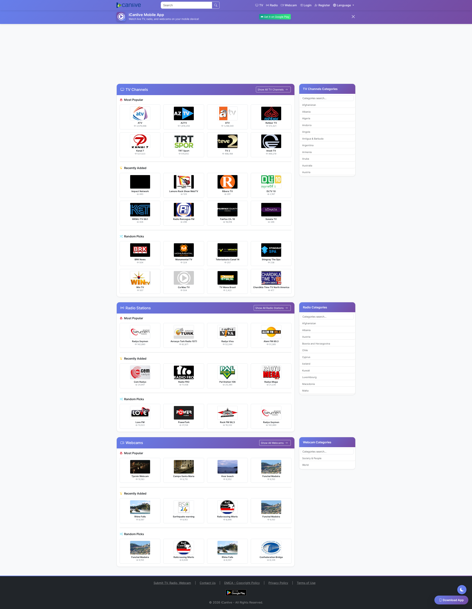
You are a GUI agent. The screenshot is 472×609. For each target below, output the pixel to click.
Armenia (307, 152)
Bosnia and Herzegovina (316, 343)
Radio (274, 5)
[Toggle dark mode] (461, 589)
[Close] (353, 16)
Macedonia (308, 383)
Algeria (306, 118)
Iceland (306, 363)
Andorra (306, 125)
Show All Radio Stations (269, 307)
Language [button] (344, 5)
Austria (306, 172)
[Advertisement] (236, 51)
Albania (306, 111)
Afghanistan (309, 104)
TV (261, 5)
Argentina (307, 145)
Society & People (312, 458)
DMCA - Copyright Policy (242, 583)
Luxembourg (309, 377)
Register (324, 5)
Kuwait (306, 370)
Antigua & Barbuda (312, 138)
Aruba (305, 158)
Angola (306, 131)
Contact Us (208, 583)
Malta (305, 390)
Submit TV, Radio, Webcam (172, 583)
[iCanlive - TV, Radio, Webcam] (129, 5)
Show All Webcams (272, 442)
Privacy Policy (278, 583)
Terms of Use (306, 583)
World (305, 464)
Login (308, 5)
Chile (305, 350)
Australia (307, 165)
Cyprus (306, 357)
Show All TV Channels (271, 89)
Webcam (291, 5)
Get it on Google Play (276, 16)
